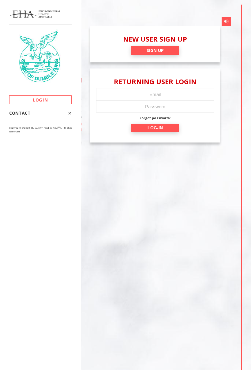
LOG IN (40, 100)
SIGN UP (155, 50)
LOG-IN (155, 127)
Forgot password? (155, 118)
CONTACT (20, 113)
